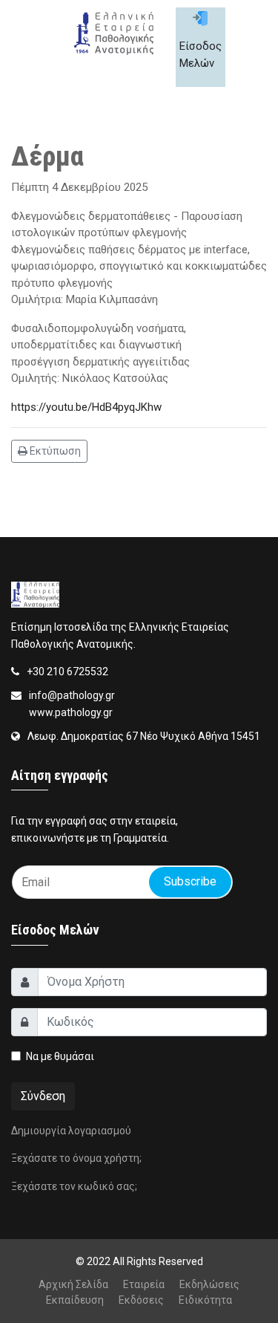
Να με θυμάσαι (60, 1056)
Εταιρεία (144, 1284)
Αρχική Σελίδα (73, 1284)
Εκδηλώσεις (209, 1284)
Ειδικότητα (205, 1300)
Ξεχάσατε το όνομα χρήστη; (76, 1158)
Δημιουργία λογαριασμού (71, 1131)
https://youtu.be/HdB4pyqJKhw (86, 407)
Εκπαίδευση (75, 1300)
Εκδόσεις (141, 1300)
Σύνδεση (43, 1096)
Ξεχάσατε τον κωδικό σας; (74, 1186)
